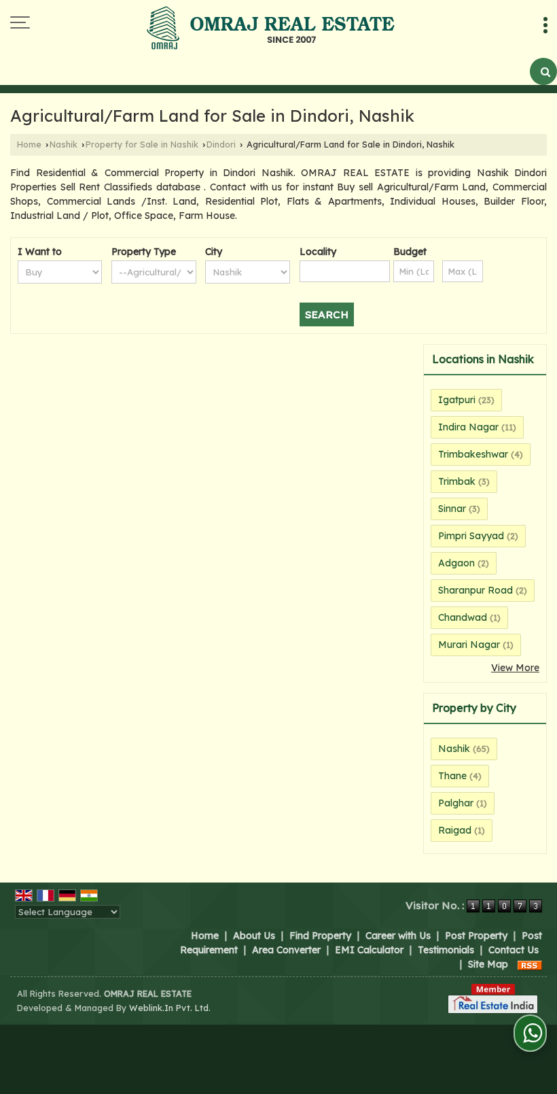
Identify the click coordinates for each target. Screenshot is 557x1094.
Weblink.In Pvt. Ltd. (170, 1007)
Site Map (488, 964)
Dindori (221, 144)
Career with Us (398, 935)
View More (515, 668)
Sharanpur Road (475, 590)
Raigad (454, 830)
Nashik (63, 144)
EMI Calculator (369, 950)
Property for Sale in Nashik (142, 144)
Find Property (320, 935)
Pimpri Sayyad (471, 536)
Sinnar (452, 508)
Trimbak (456, 481)
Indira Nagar (468, 427)
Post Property (476, 935)
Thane (452, 776)
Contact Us (513, 950)
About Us (254, 935)
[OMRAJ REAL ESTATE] (271, 29)
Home (29, 144)
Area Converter (286, 950)
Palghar (455, 803)
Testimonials (446, 950)
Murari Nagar (469, 644)
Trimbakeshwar (473, 454)
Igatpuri (456, 400)
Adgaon (456, 563)
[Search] (543, 71)
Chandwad (462, 617)
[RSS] (530, 964)
